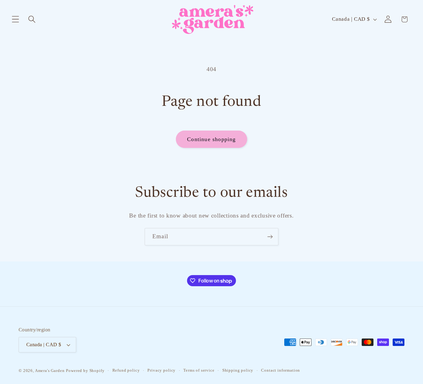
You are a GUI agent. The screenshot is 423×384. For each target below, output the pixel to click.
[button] (15, 19)
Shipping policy (238, 370)
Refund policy (126, 370)
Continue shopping (211, 139)
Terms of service (198, 370)
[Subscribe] (270, 236)
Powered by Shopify (85, 370)
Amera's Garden (50, 370)
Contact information (280, 370)
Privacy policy (161, 370)
